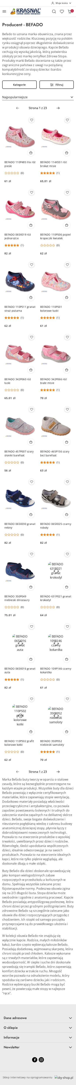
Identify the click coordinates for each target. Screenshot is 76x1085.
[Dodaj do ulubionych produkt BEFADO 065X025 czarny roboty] (67, 482)
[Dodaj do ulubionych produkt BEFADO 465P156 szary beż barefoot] (67, 409)
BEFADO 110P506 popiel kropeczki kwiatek (55, 236)
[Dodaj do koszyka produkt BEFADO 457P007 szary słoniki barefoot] (31, 442)
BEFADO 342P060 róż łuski (17, 381)
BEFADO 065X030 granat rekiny (19, 525)
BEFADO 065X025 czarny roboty (55, 525)
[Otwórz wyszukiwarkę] (54, 11)
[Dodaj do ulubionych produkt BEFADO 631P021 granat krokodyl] (67, 554)
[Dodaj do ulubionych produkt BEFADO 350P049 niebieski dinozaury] (31, 554)
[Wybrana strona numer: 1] (38, 108)
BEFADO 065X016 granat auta (19, 670)
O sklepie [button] (11, 1027)
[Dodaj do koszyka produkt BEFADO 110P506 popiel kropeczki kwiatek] (66, 225)
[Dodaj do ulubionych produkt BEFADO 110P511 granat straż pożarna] (31, 264)
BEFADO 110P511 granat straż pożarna (19, 308)
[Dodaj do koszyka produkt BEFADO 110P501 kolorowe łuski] (66, 297)
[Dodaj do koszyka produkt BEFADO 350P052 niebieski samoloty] (66, 731)
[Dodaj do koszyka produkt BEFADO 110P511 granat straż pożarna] (31, 297)
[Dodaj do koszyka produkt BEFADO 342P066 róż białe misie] (66, 369)
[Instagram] (41, 1059)
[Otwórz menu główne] (4, 11)
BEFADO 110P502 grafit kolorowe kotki (19, 742)
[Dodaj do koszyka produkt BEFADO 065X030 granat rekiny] (31, 514)
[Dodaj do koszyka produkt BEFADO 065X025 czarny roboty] (66, 514)
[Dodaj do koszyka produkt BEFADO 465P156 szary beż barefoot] (66, 442)
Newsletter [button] (12, 1047)
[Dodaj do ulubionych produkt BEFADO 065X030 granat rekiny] (31, 482)
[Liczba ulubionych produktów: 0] (62, 11)
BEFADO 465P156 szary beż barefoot (55, 453)
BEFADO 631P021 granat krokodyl (55, 598)
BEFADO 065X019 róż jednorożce (17, 236)
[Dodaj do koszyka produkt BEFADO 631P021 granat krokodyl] (66, 587)
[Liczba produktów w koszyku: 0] (70, 11)
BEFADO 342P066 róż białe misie (53, 381)
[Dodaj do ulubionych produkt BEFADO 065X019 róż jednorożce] (31, 192)
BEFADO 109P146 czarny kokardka (55, 670)
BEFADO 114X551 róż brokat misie (53, 164)
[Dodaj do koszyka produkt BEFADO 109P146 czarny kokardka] (66, 659)
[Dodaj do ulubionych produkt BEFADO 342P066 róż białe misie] (67, 337)
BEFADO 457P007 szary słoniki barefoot (19, 453)
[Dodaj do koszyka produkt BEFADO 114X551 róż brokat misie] (66, 152)
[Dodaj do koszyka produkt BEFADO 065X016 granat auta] (31, 659)
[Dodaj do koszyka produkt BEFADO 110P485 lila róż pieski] (31, 152)
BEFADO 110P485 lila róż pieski (20, 164)
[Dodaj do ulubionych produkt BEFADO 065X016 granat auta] (31, 626)
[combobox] (38, 97)
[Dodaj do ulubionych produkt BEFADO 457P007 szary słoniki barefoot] (31, 409)
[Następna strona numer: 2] (58, 108)
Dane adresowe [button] (15, 1018)
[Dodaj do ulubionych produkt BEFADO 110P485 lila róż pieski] (31, 120)
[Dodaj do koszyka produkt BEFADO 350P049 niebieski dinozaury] (31, 587)
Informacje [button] (11, 1037)
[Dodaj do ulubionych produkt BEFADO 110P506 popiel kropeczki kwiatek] (67, 192)
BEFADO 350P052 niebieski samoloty (52, 742)
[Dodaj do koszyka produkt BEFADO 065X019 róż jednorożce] (31, 225)
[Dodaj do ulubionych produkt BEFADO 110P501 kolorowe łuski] (67, 264)
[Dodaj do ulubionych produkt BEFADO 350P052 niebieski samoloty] (67, 699)
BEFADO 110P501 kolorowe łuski (51, 308)
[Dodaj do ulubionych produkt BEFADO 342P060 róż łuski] (31, 337)
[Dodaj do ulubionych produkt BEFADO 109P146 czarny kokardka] (67, 626)
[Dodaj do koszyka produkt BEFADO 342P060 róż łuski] (31, 369)
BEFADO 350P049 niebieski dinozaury (17, 598)
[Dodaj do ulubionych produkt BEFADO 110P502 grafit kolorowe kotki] (31, 699)
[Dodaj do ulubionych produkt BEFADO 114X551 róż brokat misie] (67, 120)
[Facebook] (34, 1059)
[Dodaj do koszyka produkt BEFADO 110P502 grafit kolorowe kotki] (31, 731)
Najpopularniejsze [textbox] (14, 97)
